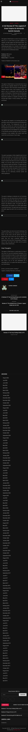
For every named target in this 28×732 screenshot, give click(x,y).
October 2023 (6, 463)
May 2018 (5, 565)
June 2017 (5, 578)
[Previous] (10, 705)
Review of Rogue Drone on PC (8, 712)
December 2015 (6, 610)
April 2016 (5, 600)
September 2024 (7, 435)
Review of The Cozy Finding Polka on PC (14, 332)
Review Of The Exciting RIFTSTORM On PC (11, 715)
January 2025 (6, 425)
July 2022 (5, 498)
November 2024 (6, 430)
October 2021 (6, 520)
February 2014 (6, 660)
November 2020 (6, 535)
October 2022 (6, 490)
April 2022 (5, 505)
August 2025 (6, 407)
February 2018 (6, 570)
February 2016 (6, 605)
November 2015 (6, 613)
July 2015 (5, 623)
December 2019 (6, 543)
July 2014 (5, 648)
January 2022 (6, 513)
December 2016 (6, 585)
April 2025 (5, 417)
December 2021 (6, 515)
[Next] (12, 705)
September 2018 (7, 555)
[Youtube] (8, 699)
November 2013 (6, 665)
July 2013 (5, 673)
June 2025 (5, 412)
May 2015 (5, 628)
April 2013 (5, 680)
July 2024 (5, 440)
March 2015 (5, 633)
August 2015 (6, 620)
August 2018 (6, 558)
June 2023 (5, 473)
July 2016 (5, 593)
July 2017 (5, 575)
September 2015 (7, 618)
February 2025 (6, 423)
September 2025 (7, 405)
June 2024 (5, 443)
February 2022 (6, 510)
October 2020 (6, 538)
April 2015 (5, 630)
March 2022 (5, 508)
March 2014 (5, 658)
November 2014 (6, 638)
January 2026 (6, 395)
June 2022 (5, 500)
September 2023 (7, 465)
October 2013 (6, 668)
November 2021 (6, 518)
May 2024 (5, 445)
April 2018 (5, 568)
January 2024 (6, 455)
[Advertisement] (14, 356)
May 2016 (5, 598)
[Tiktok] (13, 699)
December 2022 (6, 485)
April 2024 (5, 448)
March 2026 (5, 390)
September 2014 (7, 643)
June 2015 (5, 625)
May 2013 (5, 678)
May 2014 (5, 653)
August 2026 (6, 377)
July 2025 (5, 410)
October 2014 (6, 640)
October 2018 (6, 553)
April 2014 (5, 655)
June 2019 (5, 548)
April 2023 (5, 478)
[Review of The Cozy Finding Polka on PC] (14, 322)
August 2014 (6, 645)
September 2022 (7, 493)
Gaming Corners (8, 33)
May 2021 (5, 525)
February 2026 (6, 392)
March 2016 (5, 603)
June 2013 (5, 675)
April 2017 (5, 580)
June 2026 (5, 382)
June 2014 (5, 650)
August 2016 (6, 590)
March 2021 (5, 528)
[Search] (26, 1)
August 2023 (6, 468)
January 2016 (6, 608)
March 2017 (5, 583)
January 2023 (6, 483)
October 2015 (6, 615)
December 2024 (6, 428)
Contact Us (3, 722)
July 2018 (5, 560)
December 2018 (6, 550)
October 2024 (6, 433)
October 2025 (6, 403)
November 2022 (6, 488)
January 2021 (6, 533)
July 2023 (5, 470)
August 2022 (6, 495)
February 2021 (6, 530)
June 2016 (5, 595)
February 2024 (6, 453)
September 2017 (7, 573)
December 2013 (6, 663)
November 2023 (6, 460)
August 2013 (6, 670)
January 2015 (6, 635)
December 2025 (6, 397)
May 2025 (5, 415)
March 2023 (5, 480)
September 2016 (7, 588)
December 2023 (6, 458)
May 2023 (5, 475)
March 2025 (5, 420)
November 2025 (6, 400)
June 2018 (5, 563)
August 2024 (6, 437)
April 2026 (5, 387)
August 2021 (6, 523)
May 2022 (5, 503)
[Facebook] (3, 699)
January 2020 (6, 540)
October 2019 (6, 545)
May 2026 (5, 385)
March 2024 (5, 450)
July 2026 (5, 380)
